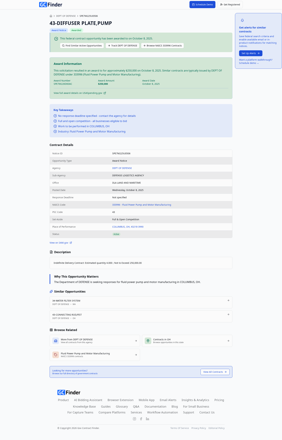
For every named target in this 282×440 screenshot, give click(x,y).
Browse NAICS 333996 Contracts (164, 45)
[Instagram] (134, 418)
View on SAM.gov (59, 242)
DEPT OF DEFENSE (66, 15)
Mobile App (147, 400)
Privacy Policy (198, 428)
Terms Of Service (179, 428)
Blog (175, 406)
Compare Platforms (112, 412)
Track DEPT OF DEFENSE (124, 45)
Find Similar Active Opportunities (84, 45)
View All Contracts (213, 371)
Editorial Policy (217, 428)
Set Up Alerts (249, 53)
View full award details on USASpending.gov (78, 92)
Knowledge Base (84, 406)
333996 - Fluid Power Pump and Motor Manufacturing (141, 204)
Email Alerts (168, 400)
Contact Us (207, 412)
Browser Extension (120, 400)
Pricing (219, 400)
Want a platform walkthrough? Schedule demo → (255, 61)
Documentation (155, 406)
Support (188, 412)
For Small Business (196, 406)
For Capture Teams (80, 412)
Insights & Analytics (195, 400)
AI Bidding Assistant (88, 400)
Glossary (122, 406)
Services (136, 412)
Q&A (136, 406)
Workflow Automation (162, 412)
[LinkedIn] (147, 418)
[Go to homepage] (50, 4)
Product (63, 400)
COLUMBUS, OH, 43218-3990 (127, 226)
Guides (106, 406)
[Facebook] (141, 418)
